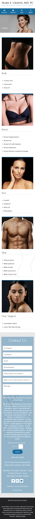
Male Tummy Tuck (10, 274)
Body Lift (7, 88)
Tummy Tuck (8, 81)
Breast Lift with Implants (12, 144)
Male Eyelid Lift (9, 264)
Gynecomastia (9, 260)
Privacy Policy (17, 490)
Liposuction (8, 84)
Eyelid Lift (7, 204)
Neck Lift (7, 207)
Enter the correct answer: (17, 443)
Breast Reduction (10, 147)
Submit (17, 452)
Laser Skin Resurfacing (12, 327)
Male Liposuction (10, 271)
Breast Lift (7, 140)
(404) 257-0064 (17, 457)
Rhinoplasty (8, 211)
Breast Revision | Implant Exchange (16, 151)
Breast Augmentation (11, 137)
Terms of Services (20, 486)
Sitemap (10, 486)
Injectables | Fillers (10, 323)
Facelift (6, 200)
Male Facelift (8, 267)
